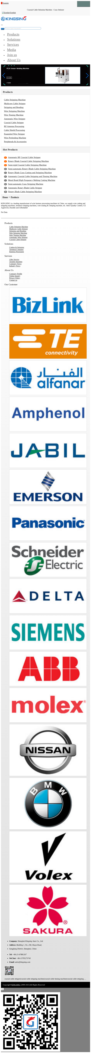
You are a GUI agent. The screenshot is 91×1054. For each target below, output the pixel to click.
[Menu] (83, 4)
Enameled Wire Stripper (14, 134)
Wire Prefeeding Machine (15, 138)
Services (13, 44)
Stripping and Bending (13, 107)
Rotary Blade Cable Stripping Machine (25, 191)
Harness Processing (16, 252)
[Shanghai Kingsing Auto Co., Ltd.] (14, 20)
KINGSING (16, 985)
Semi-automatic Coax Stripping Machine (25, 184)
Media (11, 50)
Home (5, 197)
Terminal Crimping (16, 250)
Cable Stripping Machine (15, 100)
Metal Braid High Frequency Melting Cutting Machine (31, 180)
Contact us (13, 280)
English (13, 13)
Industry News (14, 266)
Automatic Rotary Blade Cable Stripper (25, 188)
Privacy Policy (14, 278)
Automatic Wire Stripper (14, 119)
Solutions (13, 39)
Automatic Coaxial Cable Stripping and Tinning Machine (32, 176)
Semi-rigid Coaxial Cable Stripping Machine (27, 165)
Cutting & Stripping (16, 247)
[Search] (2, 29)
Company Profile (15, 274)
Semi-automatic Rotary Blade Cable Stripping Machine (32, 169)
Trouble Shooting (15, 262)
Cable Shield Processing (14, 130)
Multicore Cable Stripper (14, 103)
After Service (14, 260)
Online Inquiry (14, 276)
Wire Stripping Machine (14, 111)
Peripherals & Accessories (15, 141)
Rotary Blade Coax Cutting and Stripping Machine (30, 172)
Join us (12, 55)
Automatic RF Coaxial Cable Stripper (24, 157)
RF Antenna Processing (14, 126)
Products (13, 34)
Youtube (5, 3)
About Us (13, 60)
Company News (15, 264)
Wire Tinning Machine (13, 115)
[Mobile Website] (9, 975)
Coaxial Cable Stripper (14, 122)
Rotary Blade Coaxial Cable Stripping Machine (28, 161)
